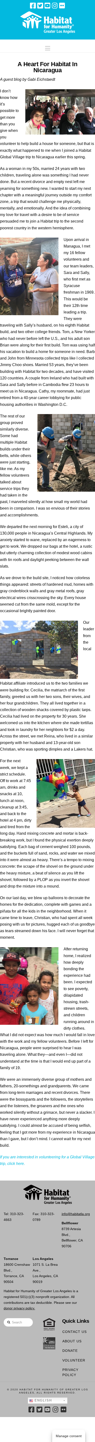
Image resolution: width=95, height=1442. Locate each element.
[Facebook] (33, 5)
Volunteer (73, 1360)
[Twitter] (40, 5)
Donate (70, 1351)
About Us (72, 1341)
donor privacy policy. (19, 1308)
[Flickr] (62, 5)
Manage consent (69, 1436)
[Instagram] (55, 5)
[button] (47, 47)
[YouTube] (47, 5)
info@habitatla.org (76, 1214)
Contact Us (74, 1332)
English (42, 1400)
